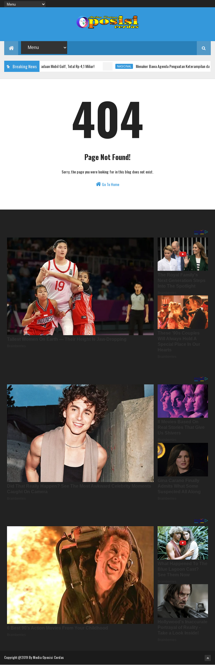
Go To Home (110, 184)
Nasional (107, 66)
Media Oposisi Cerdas (48, 657)
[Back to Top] (208, 658)
